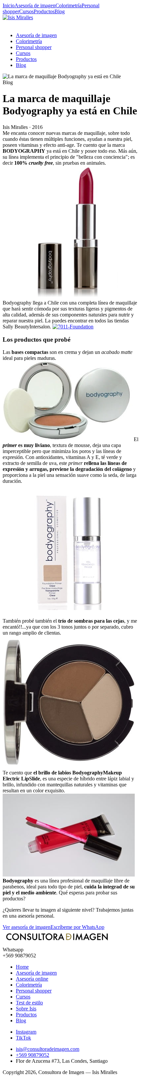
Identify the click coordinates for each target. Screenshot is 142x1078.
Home (22, 967)
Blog (59, 11)
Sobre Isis (26, 1008)
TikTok (23, 1038)
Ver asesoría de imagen (27, 927)
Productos (44, 11)
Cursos (26, 11)
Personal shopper (34, 47)
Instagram (26, 1032)
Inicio (9, 5)
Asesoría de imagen (35, 5)
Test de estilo (29, 1002)
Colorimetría (68, 5)
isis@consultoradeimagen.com (47, 1049)
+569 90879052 (32, 1055)
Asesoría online (32, 979)
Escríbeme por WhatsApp (77, 927)
